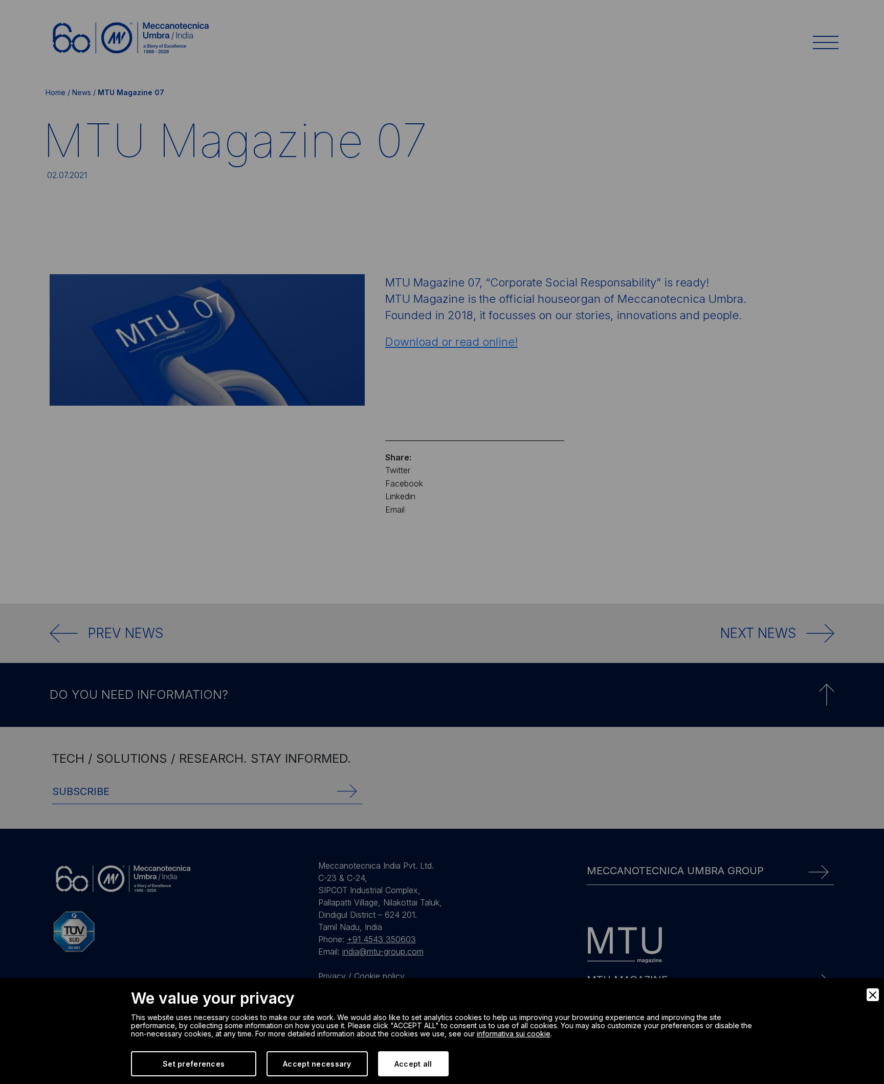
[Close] (873, 994)
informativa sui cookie (513, 1033)
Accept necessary (317, 1063)
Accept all (413, 1063)
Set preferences (194, 1063)
